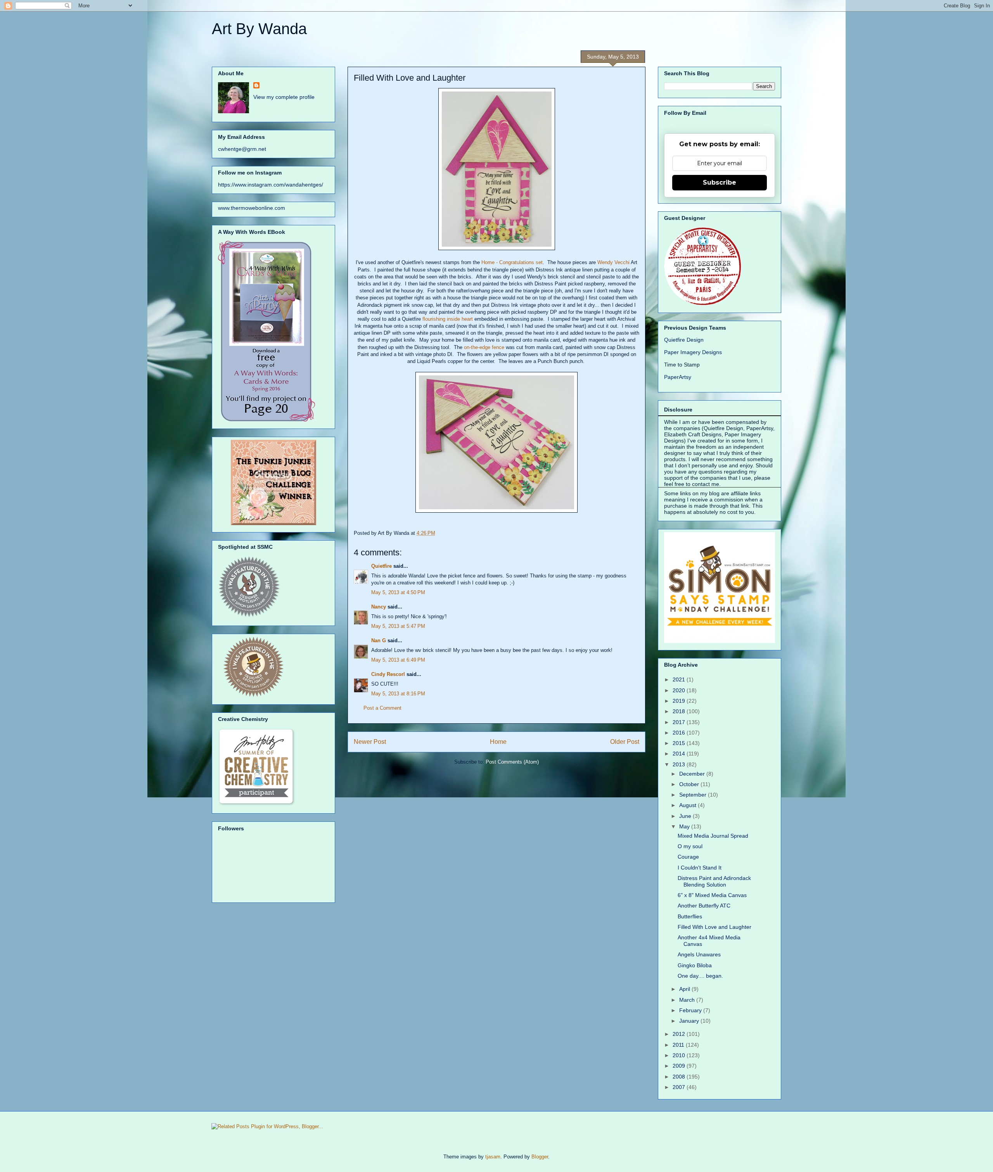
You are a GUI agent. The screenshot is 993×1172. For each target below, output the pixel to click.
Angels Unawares (699, 954)
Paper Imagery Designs (693, 352)
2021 (680, 679)
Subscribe (719, 182)
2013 (680, 764)
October (690, 784)
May (685, 826)
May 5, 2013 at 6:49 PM (398, 660)
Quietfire (381, 566)
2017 (680, 722)
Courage (688, 857)
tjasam (492, 1157)
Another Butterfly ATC (704, 905)
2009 (680, 1066)
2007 (680, 1087)
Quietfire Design (684, 340)
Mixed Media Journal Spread (713, 836)
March (687, 1000)
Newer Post (370, 741)
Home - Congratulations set (512, 262)
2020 (680, 690)
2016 (680, 732)
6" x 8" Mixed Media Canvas (712, 895)
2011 (679, 1045)
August (688, 805)
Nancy (378, 607)
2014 (680, 753)
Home (498, 741)
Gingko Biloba (695, 965)
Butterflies (690, 916)
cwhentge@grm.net (242, 149)
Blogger (539, 1157)
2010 (680, 1055)
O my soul (690, 846)
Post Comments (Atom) (512, 762)
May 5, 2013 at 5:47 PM (398, 626)
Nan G (378, 640)
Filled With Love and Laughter (714, 927)
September (693, 795)
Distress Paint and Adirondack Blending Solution (714, 881)
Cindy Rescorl (388, 674)
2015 (680, 743)
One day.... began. (700, 976)
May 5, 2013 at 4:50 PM (398, 592)
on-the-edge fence (484, 347)
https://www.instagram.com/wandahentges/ (270, 185)
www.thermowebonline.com (251, 208)
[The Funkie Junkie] (273, 523)
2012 (680, 1034)
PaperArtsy (677, 377)
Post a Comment (382, 708)
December (692, 774)
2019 (680, 701)
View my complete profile (284, 97)
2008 (680, 1076)
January (690, 1021)
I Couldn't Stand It (699, 867)
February (691, 1010)
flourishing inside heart (447, 319)
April (685, 989)
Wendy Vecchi (613, 262)
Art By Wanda (259, 28)
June (686, 816)
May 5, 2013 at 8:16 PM (398, 694)
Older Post (624, 741)
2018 (680, 711)
